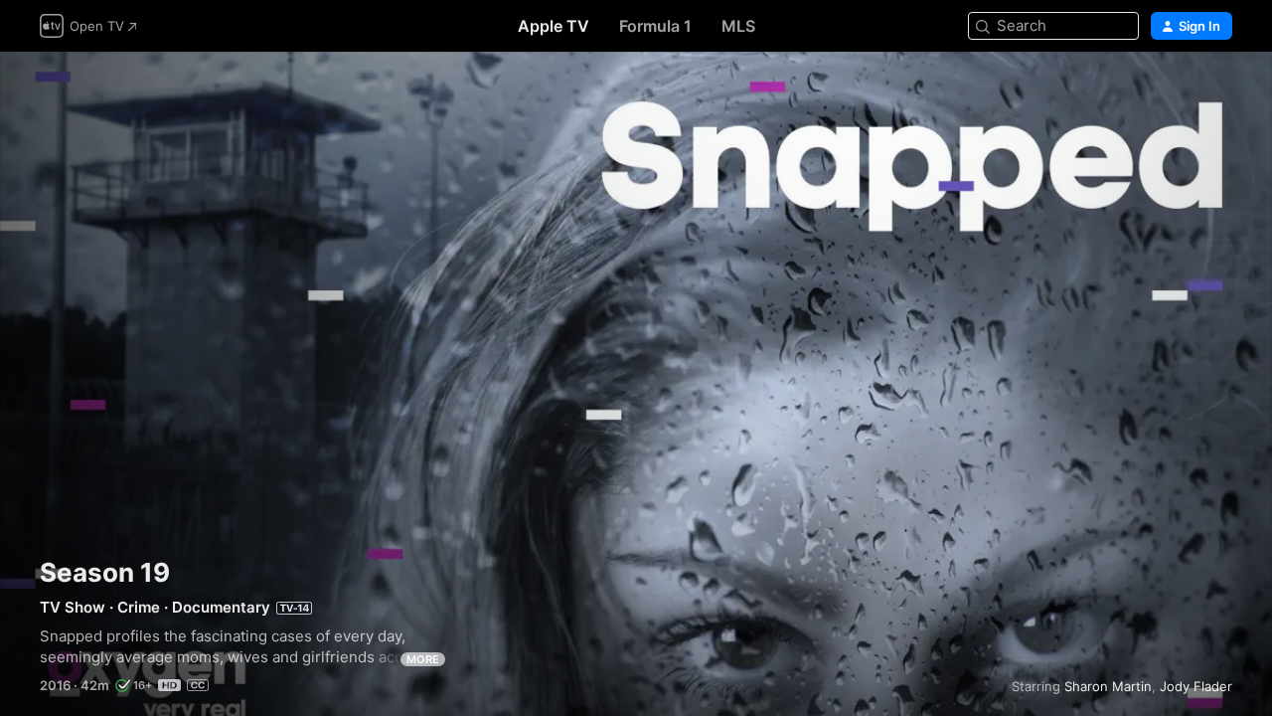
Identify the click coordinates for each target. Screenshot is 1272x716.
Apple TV (553, 26)
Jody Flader (1196, 686)
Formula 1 (655, 26)
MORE (422, 659)
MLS (738, 26)
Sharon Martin (1108, 686)
